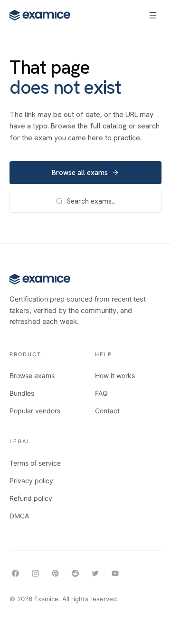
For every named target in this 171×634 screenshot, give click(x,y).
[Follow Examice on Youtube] (114, 573)
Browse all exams (80, 172)
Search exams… (91, 201)
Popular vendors (35, 411)
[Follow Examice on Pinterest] (55, 573)
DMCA (19, 516)
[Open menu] (153, 15)
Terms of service (35, 463)
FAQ (101, 393)
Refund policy (31, 498)
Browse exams (32, 375)
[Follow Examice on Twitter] (95, 573)
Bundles (22, 393)
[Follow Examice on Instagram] (35, 573)
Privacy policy (31, 481)
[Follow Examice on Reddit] (75, 573)
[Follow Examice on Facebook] (15, 573)
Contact (107, 411)
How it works (115, 375)
